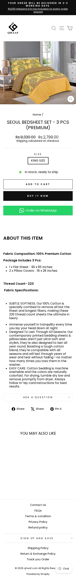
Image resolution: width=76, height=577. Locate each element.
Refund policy (38, 527)
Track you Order (38, 559)
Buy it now (38, 196)
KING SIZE (38, 160)
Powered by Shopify (38, 574)
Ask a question (38, 397)
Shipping (21, 141)
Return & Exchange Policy (38, 554)
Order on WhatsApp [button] (40, 210)
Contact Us (38, 505)
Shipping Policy (38, 548)
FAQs (38, 511)
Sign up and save (37, 538)
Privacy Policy (38, 522)
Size (38, 154)
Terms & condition (38, 516)
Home (37, 115)
